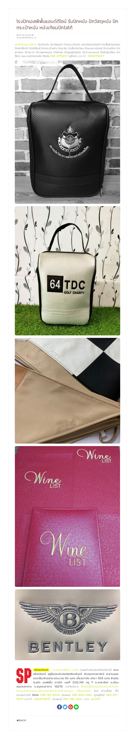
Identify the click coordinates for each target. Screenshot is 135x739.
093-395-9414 (72, 699)
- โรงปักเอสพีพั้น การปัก (57, 669)
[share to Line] (76, 706)
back (21, 720)
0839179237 (96, 56)
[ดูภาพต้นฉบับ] (117, 64)
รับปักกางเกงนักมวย (35, 690)
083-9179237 (59, 56)
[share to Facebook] (59, 706)
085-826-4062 (82, 695)
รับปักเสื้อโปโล (89, 686)
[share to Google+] (70, 706)
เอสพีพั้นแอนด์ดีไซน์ (26, 44)
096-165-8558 (50, 695)
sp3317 (95, 699)
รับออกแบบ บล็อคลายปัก (76, 690)
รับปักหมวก (53, 690)
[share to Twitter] (65, 706)
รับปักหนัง (102, 686)
